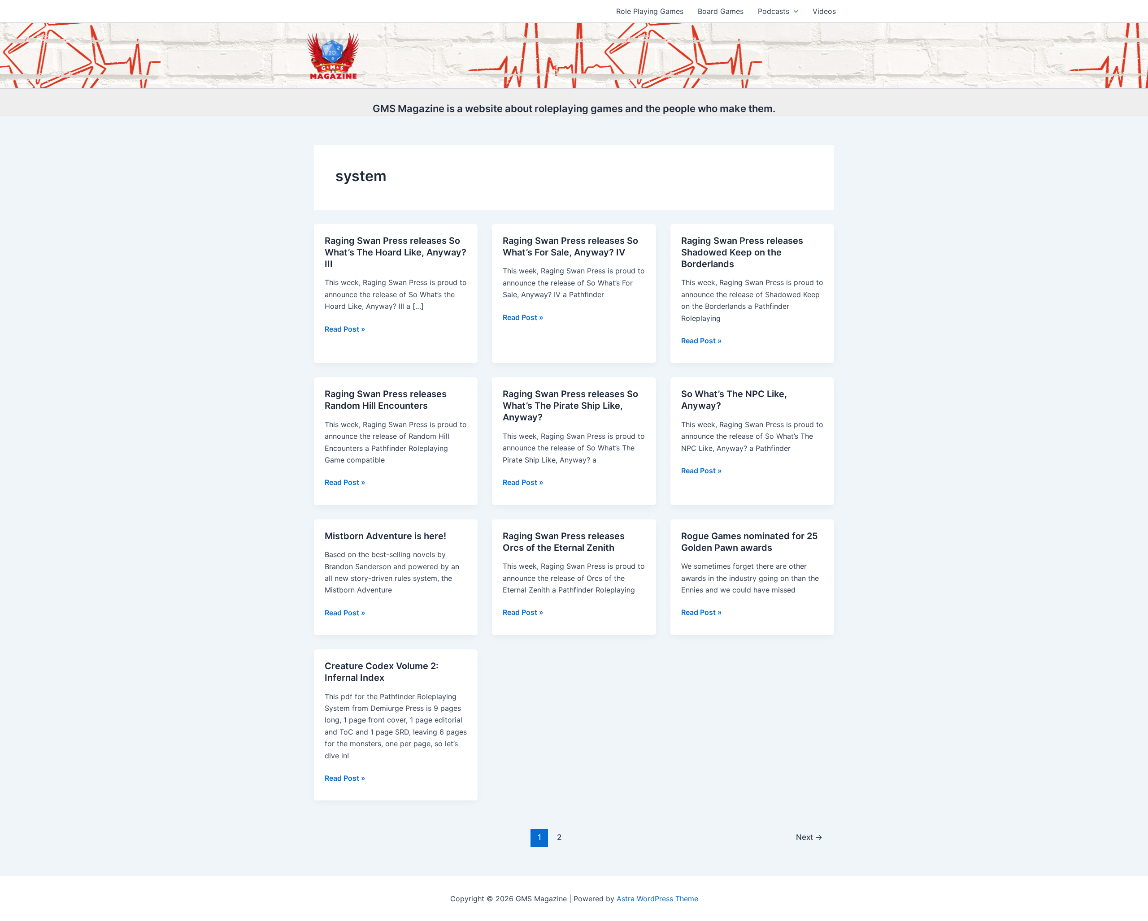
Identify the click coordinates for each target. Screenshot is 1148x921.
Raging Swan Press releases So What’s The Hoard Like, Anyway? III (395, 252)
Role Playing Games (649, 11)
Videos (824, 11)
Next (809, 837)
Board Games (721, 11)
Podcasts (773, 11)
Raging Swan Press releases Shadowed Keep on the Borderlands (742, 252)
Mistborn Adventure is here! (385, 536)
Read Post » (345, 329)
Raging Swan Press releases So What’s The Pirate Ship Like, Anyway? (570, 406)
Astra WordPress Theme (657, 898)
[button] (793, 11)
